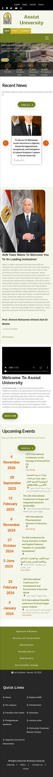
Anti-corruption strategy (26, 665)
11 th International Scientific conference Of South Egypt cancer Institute (35, 603)
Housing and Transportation (26, 638)
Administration (26, 645)
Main (7, 31)
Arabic (24, 5)
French (41, 5)
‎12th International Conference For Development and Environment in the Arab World (35, 586)
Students (25, 31)
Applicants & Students (26, 631)
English (17, 5)
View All (25, 105)
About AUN (10, 416)
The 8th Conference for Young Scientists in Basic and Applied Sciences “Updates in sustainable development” (34, 544)
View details (30, 470)
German (33, 5)
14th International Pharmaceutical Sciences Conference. (36, 520)
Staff (15, 31)
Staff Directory (26, 658)
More (5, 60)
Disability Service (26, 651)
